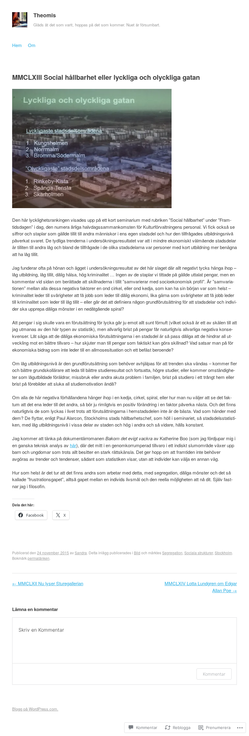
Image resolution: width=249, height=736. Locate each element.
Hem (17, 45)
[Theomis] (19, 21)
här (73, 445)
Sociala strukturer (198, 552)
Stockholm (223, 552)
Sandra (81, 552)
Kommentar (214, 674)
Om (32, 45)
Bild (137, 552)
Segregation (172, 552)
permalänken (38, 558)
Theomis (44, 15)
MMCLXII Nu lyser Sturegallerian (47, 583)
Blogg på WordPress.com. (35, 709)
